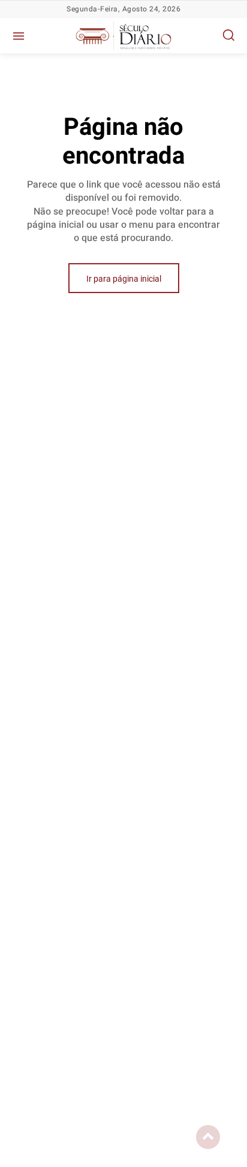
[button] (228, 34)
